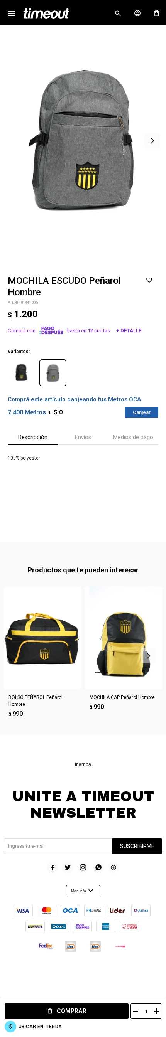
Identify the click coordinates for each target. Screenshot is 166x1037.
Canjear (142, 412)
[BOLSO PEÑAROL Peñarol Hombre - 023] (42, 637)
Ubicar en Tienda (40, 1026)
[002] (21, 372)
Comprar (71, 1011)
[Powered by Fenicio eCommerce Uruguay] (115, 969)
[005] (52, 372)
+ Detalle (129, 330)
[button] (117, 13)
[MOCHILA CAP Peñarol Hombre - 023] (123, 637)
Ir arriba (83, 764)
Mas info (83, 890)
